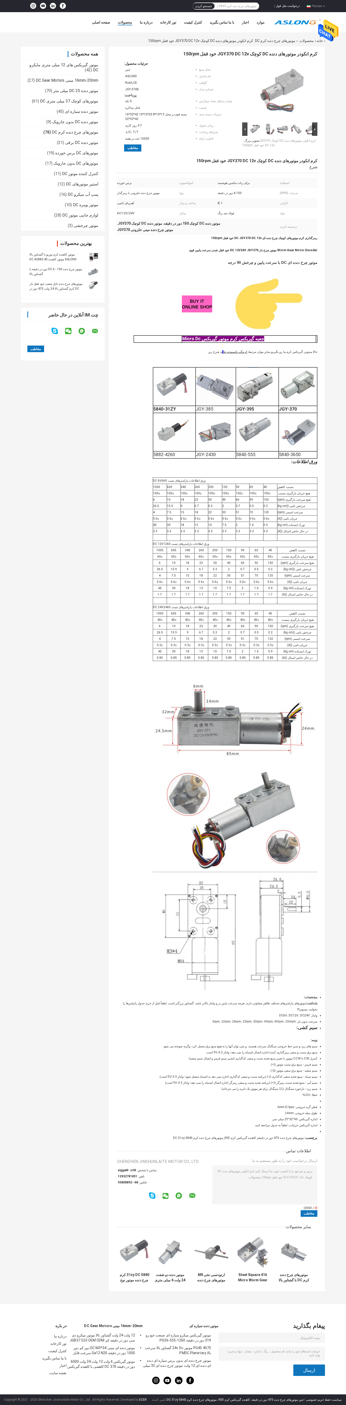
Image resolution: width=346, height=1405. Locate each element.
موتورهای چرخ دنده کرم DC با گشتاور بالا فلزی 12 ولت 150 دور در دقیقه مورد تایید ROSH (294, 1277)
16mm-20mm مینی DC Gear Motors (67, 80)
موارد (261, 22)
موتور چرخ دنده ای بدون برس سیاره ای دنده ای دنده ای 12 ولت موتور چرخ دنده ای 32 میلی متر (177, 1363)
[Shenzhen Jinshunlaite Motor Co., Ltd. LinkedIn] (52, 6)
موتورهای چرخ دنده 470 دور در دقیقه (281, 1138)
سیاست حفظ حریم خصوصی (324, 1399)
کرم (245, 352)
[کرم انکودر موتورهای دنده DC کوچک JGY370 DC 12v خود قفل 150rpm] (281, 91)
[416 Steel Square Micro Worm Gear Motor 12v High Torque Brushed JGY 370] (253, 1252)
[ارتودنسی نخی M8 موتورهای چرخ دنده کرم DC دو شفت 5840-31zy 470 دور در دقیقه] (211, 1252)
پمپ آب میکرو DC (83, 194)
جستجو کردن (203, 6)
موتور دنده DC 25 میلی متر (75, 90)
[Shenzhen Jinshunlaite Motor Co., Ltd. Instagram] (33, 6)
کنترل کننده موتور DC (80, 173)
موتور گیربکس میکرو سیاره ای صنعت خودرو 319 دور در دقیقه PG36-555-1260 (178, 1337)
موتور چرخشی (86, 225)
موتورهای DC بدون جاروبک (75, 163)
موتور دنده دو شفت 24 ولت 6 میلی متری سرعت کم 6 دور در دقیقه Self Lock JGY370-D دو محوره (170, 1277)
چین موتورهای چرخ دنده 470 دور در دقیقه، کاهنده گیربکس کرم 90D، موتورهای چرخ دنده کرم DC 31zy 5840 (235, 1399)
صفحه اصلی (101, 22)
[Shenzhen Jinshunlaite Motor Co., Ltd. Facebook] (62, 6)
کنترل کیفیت (193, 22)
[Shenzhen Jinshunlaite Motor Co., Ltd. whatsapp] (85, 331)
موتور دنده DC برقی (81, 142)
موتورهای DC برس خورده (76, 153)
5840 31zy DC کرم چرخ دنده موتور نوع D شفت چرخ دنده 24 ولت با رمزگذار (134, 1277)
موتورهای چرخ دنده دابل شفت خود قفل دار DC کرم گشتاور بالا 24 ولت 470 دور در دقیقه (56, 288)
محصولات (125, 22)
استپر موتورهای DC (82, 184)
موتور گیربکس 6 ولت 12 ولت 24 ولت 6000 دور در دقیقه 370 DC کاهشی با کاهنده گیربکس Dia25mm (101, 1364)
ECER (143, 1399)
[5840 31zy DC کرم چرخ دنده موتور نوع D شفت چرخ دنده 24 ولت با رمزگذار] (134, 1252)
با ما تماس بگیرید (222, 22)
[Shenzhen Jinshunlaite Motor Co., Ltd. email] (98, 331)
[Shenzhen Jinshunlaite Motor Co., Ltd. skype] (57, 331)
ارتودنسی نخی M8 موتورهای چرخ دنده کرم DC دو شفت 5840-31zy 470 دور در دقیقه (211, 1277)
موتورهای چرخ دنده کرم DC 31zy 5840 (198, 1138)
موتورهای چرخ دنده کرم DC (275, 41)
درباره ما (146, 22)
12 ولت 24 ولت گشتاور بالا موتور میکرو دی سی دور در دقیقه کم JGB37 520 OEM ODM (102, 1337)
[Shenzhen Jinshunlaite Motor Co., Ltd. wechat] (71, 331)
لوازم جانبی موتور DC (80, 215)
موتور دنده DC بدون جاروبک (75, 121)
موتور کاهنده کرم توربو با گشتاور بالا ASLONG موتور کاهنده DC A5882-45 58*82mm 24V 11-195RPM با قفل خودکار (56, 259)
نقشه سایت (58, 1373)
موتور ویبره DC (85, 204)
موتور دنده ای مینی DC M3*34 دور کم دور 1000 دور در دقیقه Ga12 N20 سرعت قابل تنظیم (104, 1351)
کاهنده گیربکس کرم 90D (240, 1138)
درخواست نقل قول (288, 6)
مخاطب (132, 148)
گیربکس (238, 352)
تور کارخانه (168, 22)
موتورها (228, 352)
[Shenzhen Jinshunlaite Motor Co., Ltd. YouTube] (43, 6)
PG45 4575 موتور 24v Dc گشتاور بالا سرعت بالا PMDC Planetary (178, 1350)
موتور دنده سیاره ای (81, 111)
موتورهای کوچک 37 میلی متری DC (69, 101)
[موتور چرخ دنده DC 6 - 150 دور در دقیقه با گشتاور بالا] (93, 271)
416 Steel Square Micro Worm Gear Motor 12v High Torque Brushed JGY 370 (252, 1277)
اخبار (245, 22)
